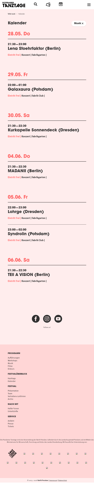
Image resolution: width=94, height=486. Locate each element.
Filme (10, 366)
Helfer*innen (13, 408)
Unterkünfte (13, 411)
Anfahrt (11, 420)
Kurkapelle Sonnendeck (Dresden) (43, 130)
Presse (10, 423)
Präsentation (13, 390)
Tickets (11, 426)
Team (10, 393)
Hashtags (12, 378)
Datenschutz (62, 480)
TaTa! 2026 (11, 14)
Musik (78, 23)
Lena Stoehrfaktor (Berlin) (34, 49)
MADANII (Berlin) (25, 171)
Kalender (22, 14)
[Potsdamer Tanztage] (18, 4)
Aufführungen (14, 357)
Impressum (53, 480)
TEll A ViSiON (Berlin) (29, 275)
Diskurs (11, 368)
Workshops (12, 360)
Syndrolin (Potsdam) (29, 234)
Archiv (10, 399)
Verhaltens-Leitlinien (17, 396)
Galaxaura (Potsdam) (30, 90)
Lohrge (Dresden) (26, 212)
